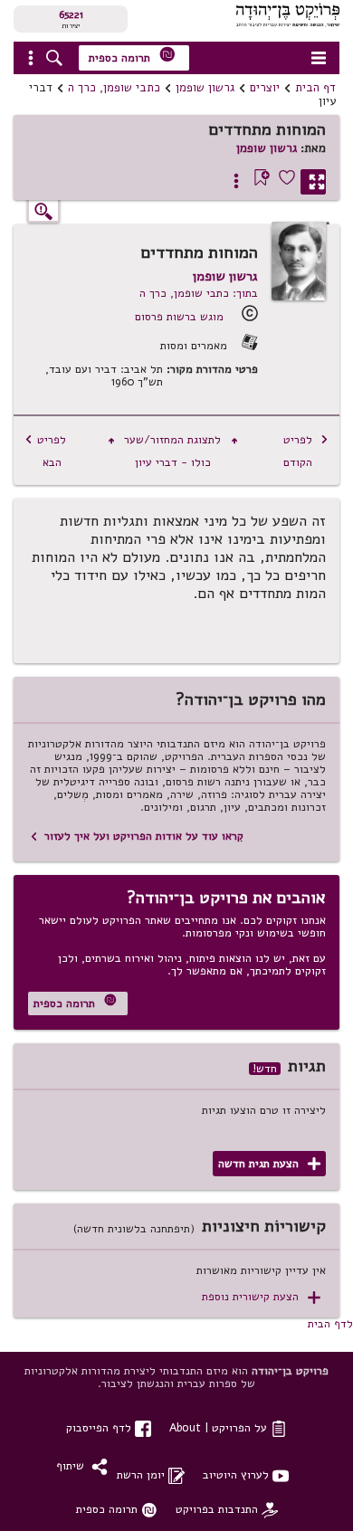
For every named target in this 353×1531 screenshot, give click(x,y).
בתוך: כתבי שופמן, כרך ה (198, 292)
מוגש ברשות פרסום (179, 316)
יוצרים (265, 88)
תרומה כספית (132, 55)
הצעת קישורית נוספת (261, 1297)
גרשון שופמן (205, 88)
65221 (71, 14)
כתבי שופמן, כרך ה (114, 88)
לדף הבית (330, 1323)
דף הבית (315, 88)
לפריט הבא (45, 451)
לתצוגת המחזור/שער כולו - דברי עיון (173, 451)
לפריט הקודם (306, 451)
